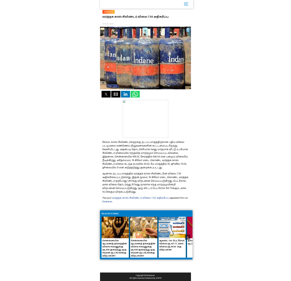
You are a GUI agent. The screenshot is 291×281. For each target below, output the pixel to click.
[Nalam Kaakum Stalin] (145, 137)
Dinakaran (107, 201)
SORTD (159, 278)
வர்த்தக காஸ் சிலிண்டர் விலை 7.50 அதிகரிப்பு (140, 198)
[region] (124, 265)
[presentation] (187, 237)
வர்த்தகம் (108, 11)
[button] (106, 94)
